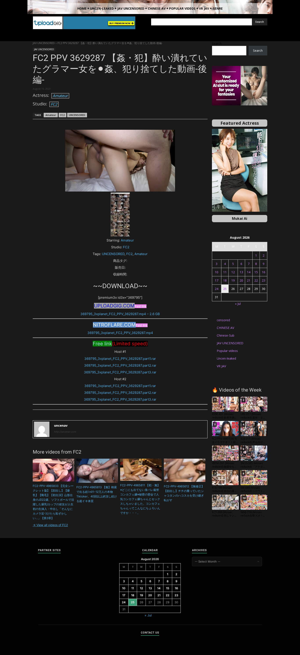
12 (233, 272)
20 (241, 280)
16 (263, 272)
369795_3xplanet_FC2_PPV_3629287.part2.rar (120, 365)
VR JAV (221, 366)
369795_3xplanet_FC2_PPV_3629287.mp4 (120, 333)
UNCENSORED (77, 115)
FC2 (54, 104)
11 (225, 272)
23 (263, 280)
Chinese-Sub (225, 335)
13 (241, 272)
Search (217, 43)
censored (223, 320)
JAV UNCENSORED (44, 43)
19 (233, 280)
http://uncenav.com (65, 431)
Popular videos (227, 351)
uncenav (61, 425)
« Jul (238, 304)
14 (248, 272)
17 (216, 280)
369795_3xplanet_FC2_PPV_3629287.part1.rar (120, 359)
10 (216, 272)
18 (225, 280)
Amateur (60, 95)
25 (225, 289)
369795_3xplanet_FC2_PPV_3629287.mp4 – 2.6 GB (120, 314)
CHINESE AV (225, 328)
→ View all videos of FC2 (50, 525)
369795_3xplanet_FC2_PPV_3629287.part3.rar (120, 372)
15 (256, 272)
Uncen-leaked (226, 358)
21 (248, 280)
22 (256, 280)
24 (216, 289)
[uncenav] (41, 429)
